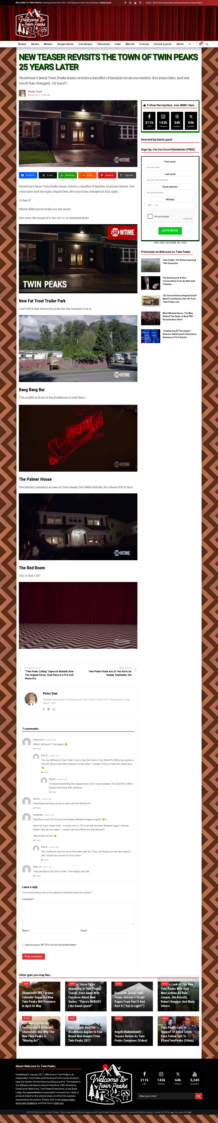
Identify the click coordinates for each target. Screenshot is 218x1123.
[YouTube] (135, 3)
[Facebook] (125, 3)
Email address (170, 187)
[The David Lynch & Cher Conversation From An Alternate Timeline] (150, 283)
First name (170, 162)
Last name (170, 174)
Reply (38, 749)
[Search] (207, 44)
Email (85, 930)
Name (26, 930)
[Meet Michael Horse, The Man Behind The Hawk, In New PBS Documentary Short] (150, 318)
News (26, 984)
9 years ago (50, 740)
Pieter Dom (35, 91)
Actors (27, 1018)
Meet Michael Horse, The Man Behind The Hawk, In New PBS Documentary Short (178, 316)
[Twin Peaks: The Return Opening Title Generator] (150, 265)
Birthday (170, 199)
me (189, 1112)
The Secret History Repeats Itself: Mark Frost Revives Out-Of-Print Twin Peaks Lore (180, 298)
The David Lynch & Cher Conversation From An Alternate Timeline (179, 281)
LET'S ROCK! (170, 230)
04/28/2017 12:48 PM (39, 95)
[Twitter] (48, 709)
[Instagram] (130, 3)
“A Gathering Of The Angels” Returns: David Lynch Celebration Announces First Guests (179, 334)
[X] (140, 3)
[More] (189, 44)
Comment (28, 899)
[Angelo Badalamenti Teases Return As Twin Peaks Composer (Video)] (132, 1031)
